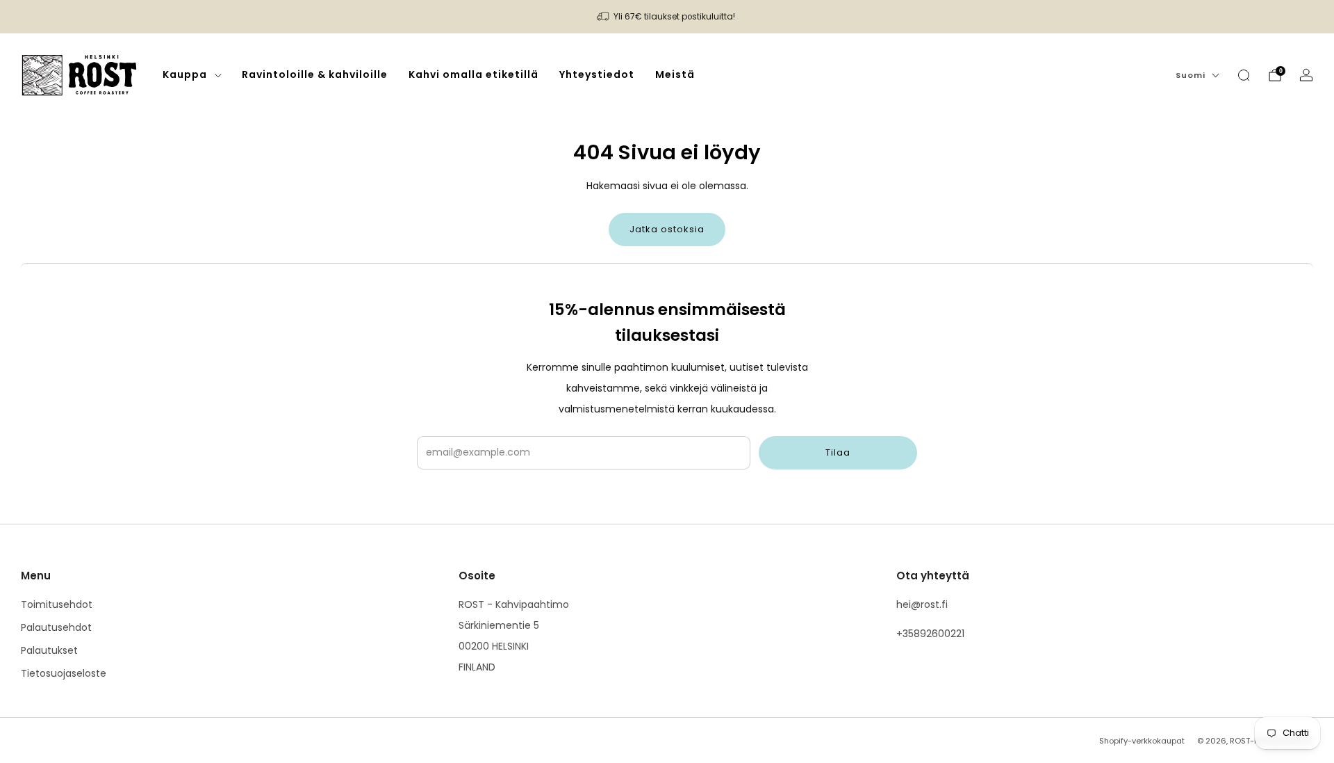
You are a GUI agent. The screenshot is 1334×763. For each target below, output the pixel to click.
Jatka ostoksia (667, 229)
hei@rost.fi (922, 604)
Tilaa (837, 452)
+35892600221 (930, 634)
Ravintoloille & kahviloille (315, 74)
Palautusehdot (56, 627)
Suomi (1190, 75)
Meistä (675, 74)
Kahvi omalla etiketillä (473, 74)
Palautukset (49, 650)
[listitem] (667, 16)
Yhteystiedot (596, 74)
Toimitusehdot (56, 604)
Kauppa (185, 74)
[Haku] (1244, 75)
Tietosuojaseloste (63, 673)
